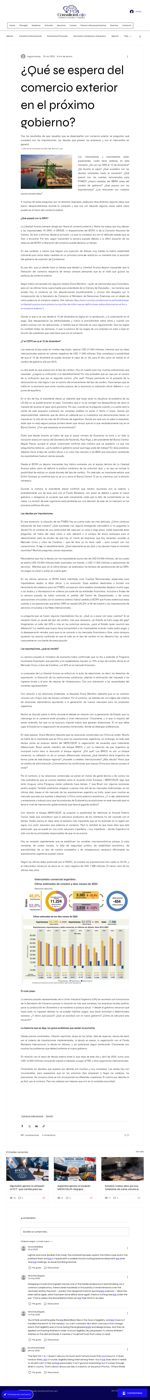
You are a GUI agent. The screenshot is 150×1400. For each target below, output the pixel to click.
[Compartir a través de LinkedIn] (36, 1126)
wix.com (54, 1391)
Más (126, 36)
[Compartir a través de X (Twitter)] (29, 1126)
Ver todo (140, 1151)
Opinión (9, 36)
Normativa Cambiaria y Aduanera (89, 36)
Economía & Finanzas (57, 36)
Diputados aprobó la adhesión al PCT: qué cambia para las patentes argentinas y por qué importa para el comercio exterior (27, 1187)
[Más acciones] (127, 56)
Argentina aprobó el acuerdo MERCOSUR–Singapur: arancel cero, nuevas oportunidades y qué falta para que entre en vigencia (73, 1187)
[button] (140, 36)
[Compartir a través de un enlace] (43, 1126)
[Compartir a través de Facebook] (22, 1126)
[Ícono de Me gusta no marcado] (30, 1268)
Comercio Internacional (30, 36)
